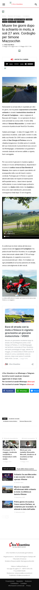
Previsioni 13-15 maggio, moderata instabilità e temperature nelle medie (10, 454)
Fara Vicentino (12, 22)
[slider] (31, 64)
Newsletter (19, 581)
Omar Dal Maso (9, 44)
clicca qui (30, 381)
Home (4, 16)
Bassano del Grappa (14, 16)
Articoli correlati (8, 469)
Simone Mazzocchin (26, 421)
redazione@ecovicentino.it (23, 573)
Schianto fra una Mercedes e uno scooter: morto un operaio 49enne (25, 476)
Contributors (14, 583)
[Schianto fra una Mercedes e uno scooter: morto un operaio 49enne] (7, 477)
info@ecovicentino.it (23, 575)
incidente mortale (14, 418)
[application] (19, 64)
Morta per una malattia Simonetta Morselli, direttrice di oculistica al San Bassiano (28, 454)
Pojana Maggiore (5, 479)
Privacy (28, 586)
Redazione (28, 581)
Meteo (5, 447)
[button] (36, 4)
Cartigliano (26, 16)
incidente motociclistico (10, 421)
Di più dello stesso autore (25, 469)
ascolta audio (7, 64)
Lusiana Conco (7, 507)
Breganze (10, 19)
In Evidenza (21, 22)
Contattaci (23, 583)
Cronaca (5, 22)
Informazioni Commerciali (16, 586)
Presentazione (10, 581)
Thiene (4, 19)
